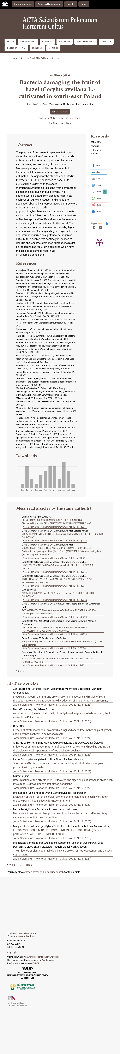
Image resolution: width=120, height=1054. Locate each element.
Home (14, 58)
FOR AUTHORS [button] (85, 41)
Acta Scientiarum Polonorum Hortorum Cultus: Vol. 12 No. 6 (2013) (55, 634)
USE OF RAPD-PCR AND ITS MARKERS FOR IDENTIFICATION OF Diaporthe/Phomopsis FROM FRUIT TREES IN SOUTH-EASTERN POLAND (56, 522)
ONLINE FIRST (28, 41)
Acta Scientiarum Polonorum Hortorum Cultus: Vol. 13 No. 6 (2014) (55, 617)
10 (27, 865)
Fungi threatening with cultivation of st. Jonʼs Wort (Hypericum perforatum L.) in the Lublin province (62, 643)
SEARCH (53, 48)
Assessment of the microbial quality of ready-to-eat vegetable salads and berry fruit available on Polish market (61, 715)
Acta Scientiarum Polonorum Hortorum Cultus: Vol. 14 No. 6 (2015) (55, 572)
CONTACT (37, 48)
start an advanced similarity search (43, 872)
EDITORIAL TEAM (16, 48)
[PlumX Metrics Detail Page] (99, 242)
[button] (99, 165)
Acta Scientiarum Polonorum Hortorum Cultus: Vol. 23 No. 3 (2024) (52, 721)
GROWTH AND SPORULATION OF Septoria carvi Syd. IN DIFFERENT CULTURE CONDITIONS (58, 595)
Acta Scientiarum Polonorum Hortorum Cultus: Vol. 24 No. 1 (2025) (52, 754)
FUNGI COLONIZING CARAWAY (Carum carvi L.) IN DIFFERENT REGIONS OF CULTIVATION (58, 567)
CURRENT (47, 41)
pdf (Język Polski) (60, 112)
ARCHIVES (64, 41)
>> (23, 671)
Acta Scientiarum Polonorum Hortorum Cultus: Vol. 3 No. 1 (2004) (54, 648)
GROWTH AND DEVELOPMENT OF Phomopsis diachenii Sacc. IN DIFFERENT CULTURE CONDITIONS (63, 536)
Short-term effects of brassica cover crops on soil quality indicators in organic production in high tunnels (58, 765)
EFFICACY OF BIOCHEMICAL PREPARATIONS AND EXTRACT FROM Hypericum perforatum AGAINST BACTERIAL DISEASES (58, 832)
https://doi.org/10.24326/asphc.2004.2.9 (63, 118)
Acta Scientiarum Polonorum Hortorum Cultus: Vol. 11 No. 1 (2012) (55, 600)
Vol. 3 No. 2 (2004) (40, 58)
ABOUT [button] (105, 41)
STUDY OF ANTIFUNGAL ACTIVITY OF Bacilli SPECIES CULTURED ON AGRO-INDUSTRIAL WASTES (58, 660)
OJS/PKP (34, 963)
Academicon (48, 960)
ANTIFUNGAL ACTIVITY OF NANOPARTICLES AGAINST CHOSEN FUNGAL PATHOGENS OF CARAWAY (57, 581)
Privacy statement (23, 4)
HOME (10, 41)
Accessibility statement (49, 4)
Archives (25, 58)
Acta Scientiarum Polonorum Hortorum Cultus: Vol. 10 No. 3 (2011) (55, 558)
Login (83, 4)
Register (71, 4)
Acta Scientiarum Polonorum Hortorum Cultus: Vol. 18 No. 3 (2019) (52, 838)
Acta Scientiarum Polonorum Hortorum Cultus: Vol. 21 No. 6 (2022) (52, 787)
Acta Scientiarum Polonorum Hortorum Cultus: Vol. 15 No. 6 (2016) (55, 527)
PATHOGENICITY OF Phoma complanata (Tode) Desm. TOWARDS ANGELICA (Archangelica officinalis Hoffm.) (59, 612)
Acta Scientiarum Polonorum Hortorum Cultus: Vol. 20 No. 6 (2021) (52, 858)
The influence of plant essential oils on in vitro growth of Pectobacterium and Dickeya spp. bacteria (62, 852)
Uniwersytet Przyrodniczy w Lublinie (42, 957)
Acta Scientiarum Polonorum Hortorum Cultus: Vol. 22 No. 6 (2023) (52, 704)
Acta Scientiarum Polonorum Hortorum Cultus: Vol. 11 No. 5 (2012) (55, 665)
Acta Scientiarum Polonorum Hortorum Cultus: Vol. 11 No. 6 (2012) (55, 540)
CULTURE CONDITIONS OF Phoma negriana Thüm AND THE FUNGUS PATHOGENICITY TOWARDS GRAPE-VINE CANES (54, 629)
